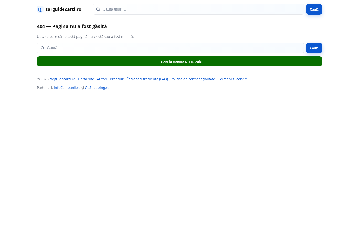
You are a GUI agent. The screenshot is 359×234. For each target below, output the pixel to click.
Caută (314, 9)
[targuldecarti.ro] (61, 9)
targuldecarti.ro (62, 79)
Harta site (86, 79)
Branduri (117, 79)
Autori (102, 79)
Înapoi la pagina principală (180, 61)
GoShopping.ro (97, 87)
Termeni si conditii (233, 79)
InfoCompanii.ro (67, 87)
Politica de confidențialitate (193, 79)
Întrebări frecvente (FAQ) (147, 79)
